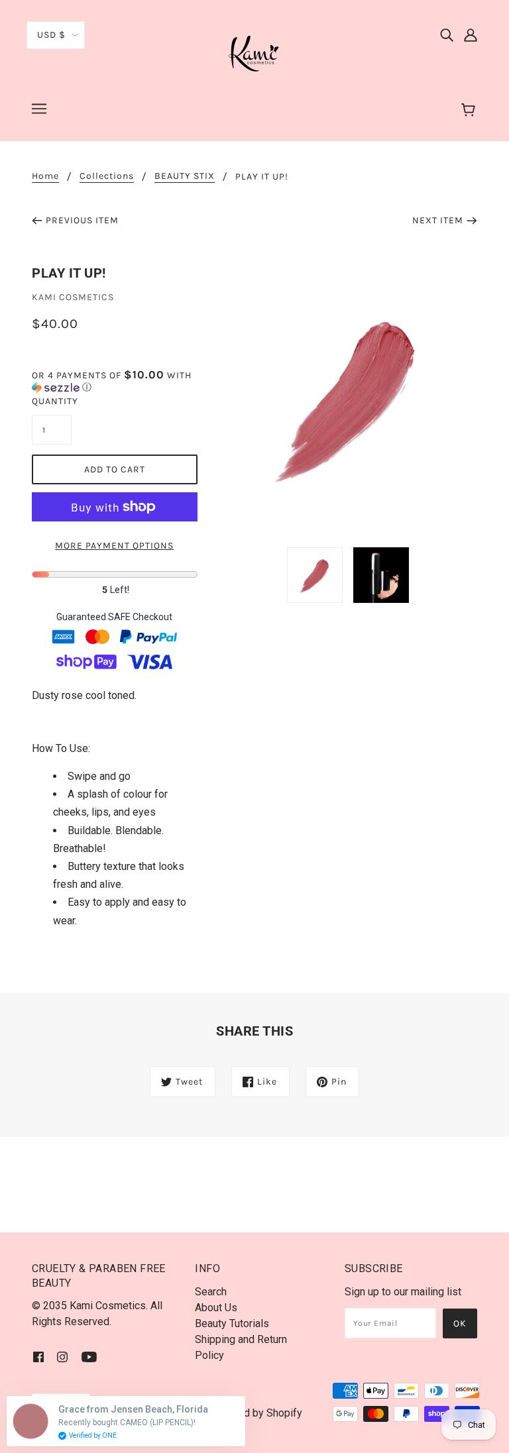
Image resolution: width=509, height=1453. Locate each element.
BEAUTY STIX (184, 177)
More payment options (114, 545)
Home (45, 177)
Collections (107, 177)
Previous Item (82, 220)
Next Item (437, 220)
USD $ (51, 34)
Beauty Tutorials (232, 1323)
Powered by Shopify (254, 1413)
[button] (115, 381)
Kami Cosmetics (73, 297)
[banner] (254, 52)
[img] (447, 34)
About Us (216, 1307)
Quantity (52, 401)
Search (211, 1291)
